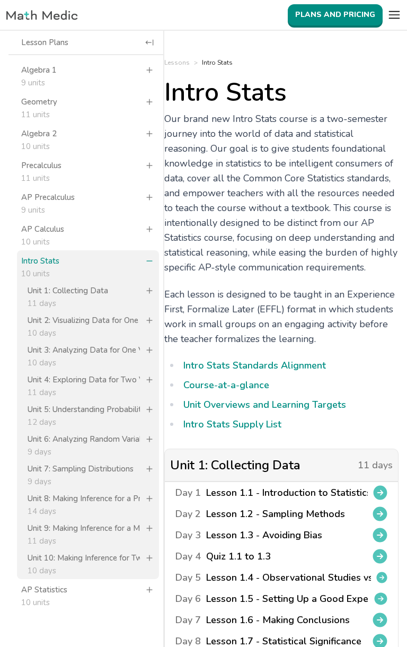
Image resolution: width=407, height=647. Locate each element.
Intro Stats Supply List (232, 424)
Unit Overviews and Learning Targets (264, 404)
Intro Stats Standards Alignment (254, 365)
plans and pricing (335, 15)
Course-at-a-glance (226, 385)
